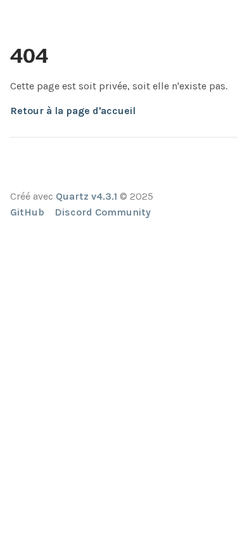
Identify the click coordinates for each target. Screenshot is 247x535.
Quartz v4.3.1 (86, 196)
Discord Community (102, 212)
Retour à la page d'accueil (73, 111)
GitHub (27, 212)
